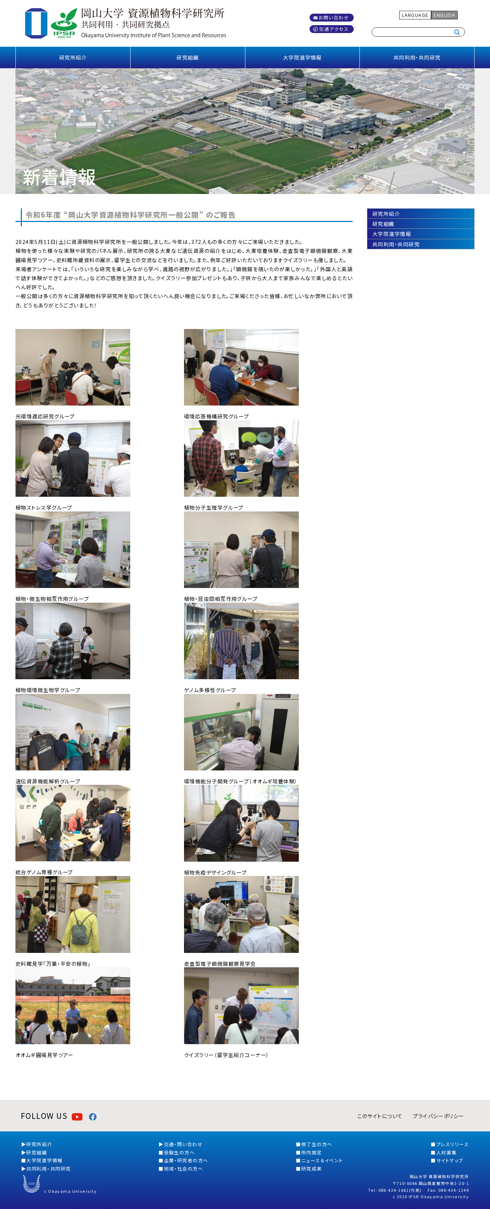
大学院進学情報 (302, 57)
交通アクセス (334, 29)
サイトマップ (449, 1160)
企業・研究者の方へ (186, 1160)
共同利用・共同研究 (417, 57)
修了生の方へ (317, 1144)
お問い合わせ (334, 17)
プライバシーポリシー (438, 1116)
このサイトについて (379, 1116)
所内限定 (311, 1152)
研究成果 (311, 1168)
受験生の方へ (179, 1152)
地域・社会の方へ (183, 1168)
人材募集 (446, 1152)
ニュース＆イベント (322, 1160)
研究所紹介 (73, 57)
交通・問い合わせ (183, 1144)
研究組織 (187, 57)
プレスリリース (452, 1144)
